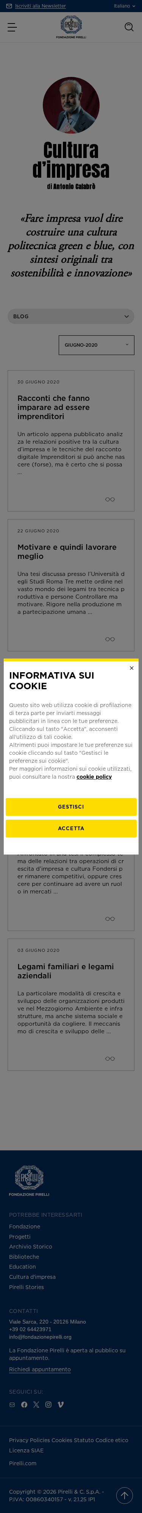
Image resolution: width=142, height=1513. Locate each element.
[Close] (131, 668)
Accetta (71, 828)
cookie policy (94, 776)
